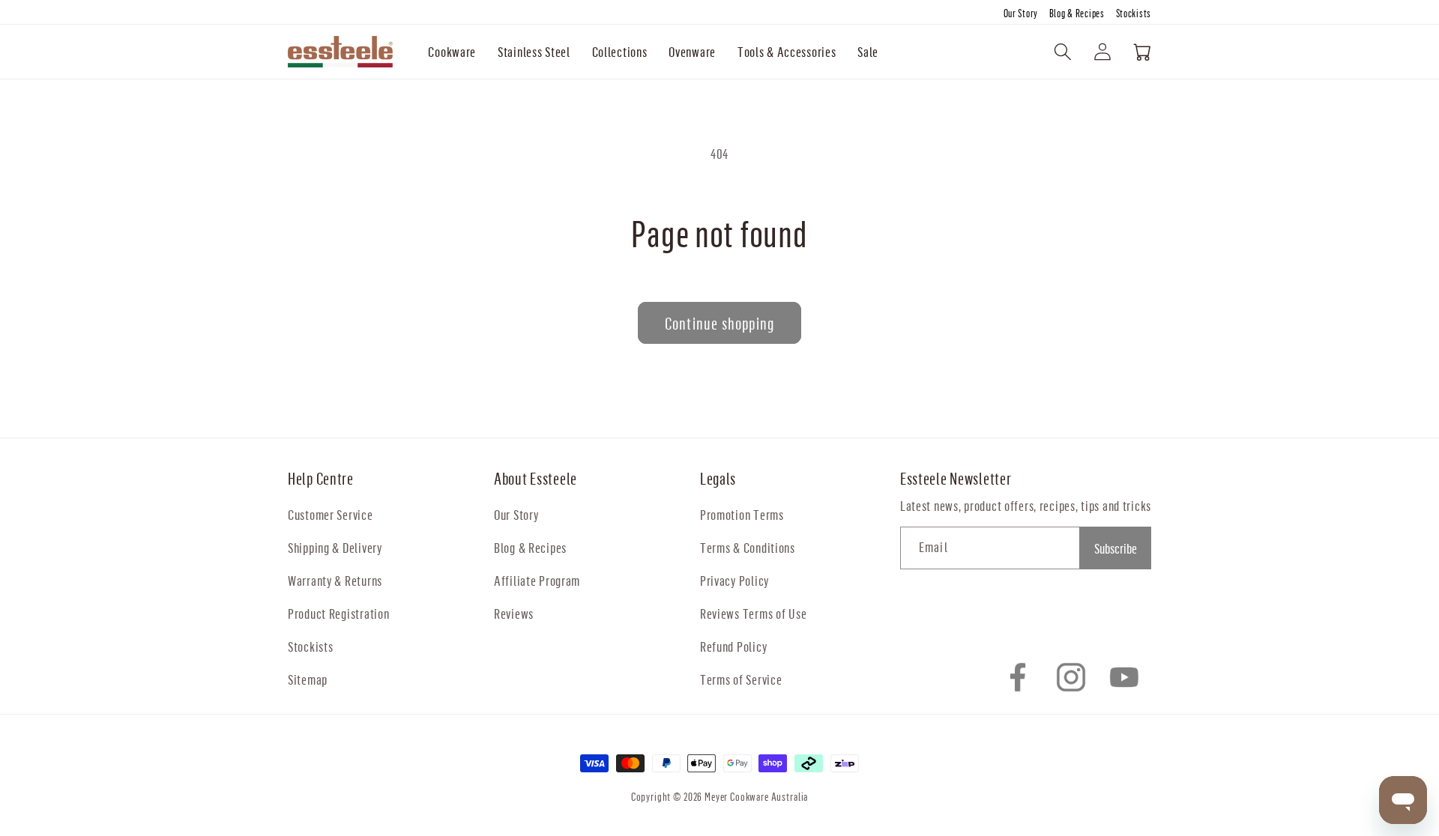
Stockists (1133, 13)
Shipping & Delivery (335, 547)
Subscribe (1115, 548)
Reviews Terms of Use (753, 613)
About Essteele (535, 478)
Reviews (514, 613)
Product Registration (338, 613)
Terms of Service (741, 679)
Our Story (1022, 13)
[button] (452, 52)
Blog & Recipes (1078, 13)
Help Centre (321, 478)
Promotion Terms (742, 514)
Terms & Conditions (747, 547)
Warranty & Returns (335, 580)
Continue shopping (719, 323)
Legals (718, 478)
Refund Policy (733, 646)
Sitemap (308, 679)
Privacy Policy (734, 580)
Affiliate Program (537, 580)
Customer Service (330, 514)
